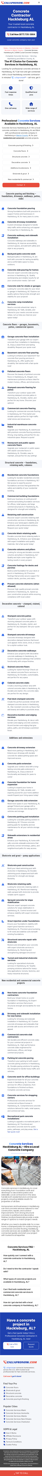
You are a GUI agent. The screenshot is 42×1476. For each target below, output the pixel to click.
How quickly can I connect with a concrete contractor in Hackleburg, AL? (19, 1258)
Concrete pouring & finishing (20, 145)
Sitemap (30, 1465)
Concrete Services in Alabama (19, 48)
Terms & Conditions (13, 1442)
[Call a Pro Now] (15, 2)
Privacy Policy (11, 1439)
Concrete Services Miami (15, 1410)
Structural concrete (20, 157)
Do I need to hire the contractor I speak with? (21, 1270)
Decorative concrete (20, 162)
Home (6, 48)
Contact (20, 185)
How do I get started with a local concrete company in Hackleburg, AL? (20, 1303)
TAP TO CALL (21, 1473)
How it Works (10, 1433)
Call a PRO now (13, 1345)
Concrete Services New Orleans (18, 1419)
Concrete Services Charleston (17, 1422)
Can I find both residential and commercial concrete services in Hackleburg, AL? (18, 1292)
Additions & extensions (20, 168)
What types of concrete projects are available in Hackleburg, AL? (19, 1280)
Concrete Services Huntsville (17, 1413)
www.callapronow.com (13, 1463)
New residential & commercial (20, 179)
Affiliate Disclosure (13, 1436)
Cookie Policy (11, 1445)
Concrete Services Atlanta (16, 1416)
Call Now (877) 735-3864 (22, 34)
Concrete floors (20, 151)
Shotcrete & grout (20, 174)
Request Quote (31, 1345)
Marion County (22, 135)
